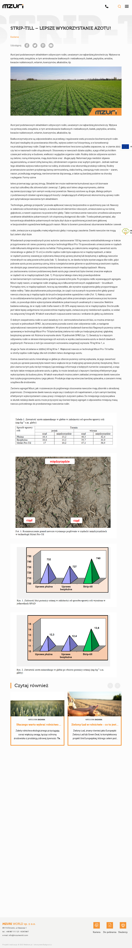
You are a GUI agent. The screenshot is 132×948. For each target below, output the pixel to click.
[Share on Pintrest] (43, 45)
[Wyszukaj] (119, 6)
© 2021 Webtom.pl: (25, 945)
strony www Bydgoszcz (43, 945)
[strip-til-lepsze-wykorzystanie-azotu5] (63, 644)
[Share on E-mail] (51, 45)
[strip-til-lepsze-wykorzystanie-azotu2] (63, 430)
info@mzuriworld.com (18, 935)
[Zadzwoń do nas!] (107, 6)
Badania (14, 37)
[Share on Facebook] (26, 45)
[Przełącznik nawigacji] (127, 6)
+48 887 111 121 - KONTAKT (17, 932)
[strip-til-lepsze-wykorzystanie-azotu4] (63, 575)
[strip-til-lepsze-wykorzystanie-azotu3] (63, 495)
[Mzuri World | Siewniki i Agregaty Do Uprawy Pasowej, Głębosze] (12, 6)
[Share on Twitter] (35, 45)
